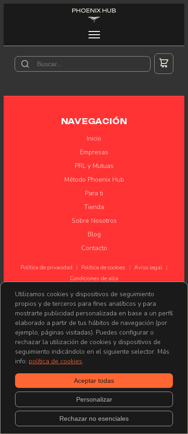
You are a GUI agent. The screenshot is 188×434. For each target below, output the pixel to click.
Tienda (94, 207)
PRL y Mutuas (94, 166)
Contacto (94, 248)
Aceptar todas (94, 380)
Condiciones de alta (94, 278)
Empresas (94, 152)
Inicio (94, 138)
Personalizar (94, 399)
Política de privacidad (47, 267)
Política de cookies (103, 267)
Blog (94, 234)
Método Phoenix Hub (94, 179)
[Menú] (94, 34)
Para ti (94, 193)
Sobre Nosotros (94, 220)
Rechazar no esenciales (94, 418)
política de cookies (55, 361)
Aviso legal (148, 267)
